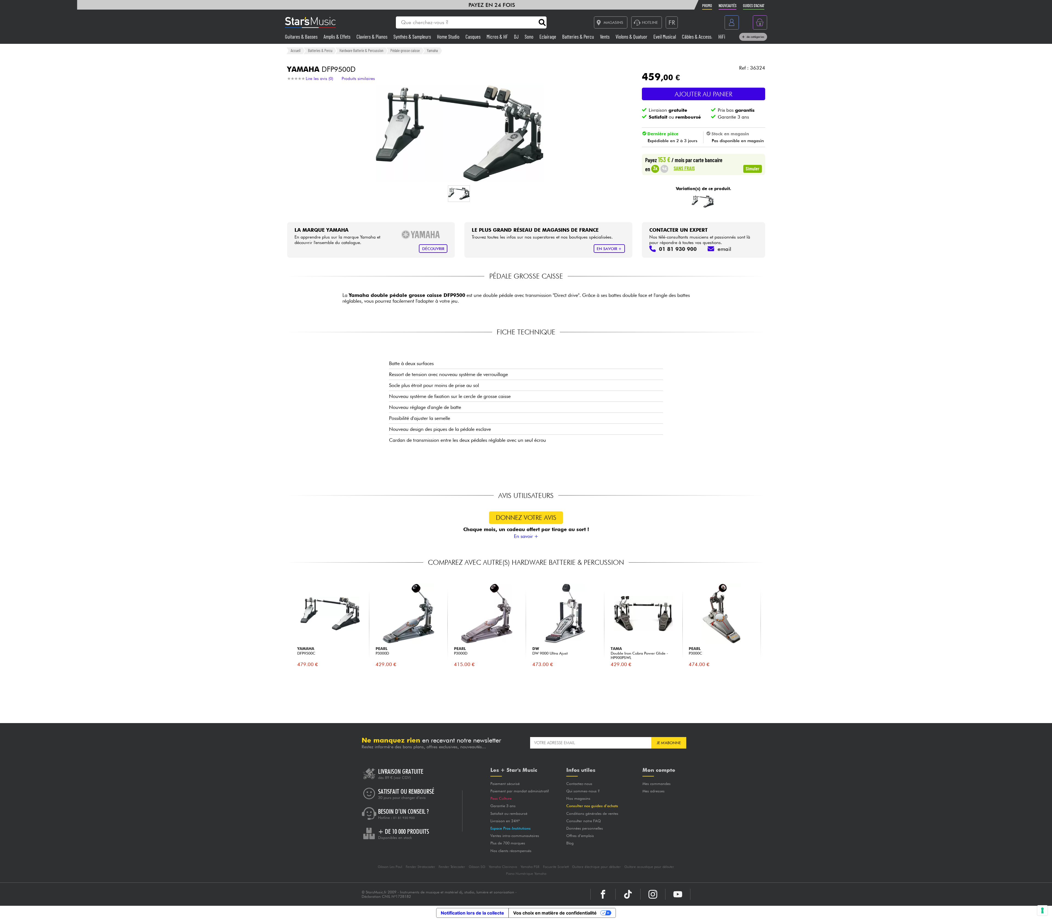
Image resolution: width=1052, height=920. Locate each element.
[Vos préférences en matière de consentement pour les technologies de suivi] (1042, 910)
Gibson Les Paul (390, 867)
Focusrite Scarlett (556, 867)
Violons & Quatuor (632, 36)
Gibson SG (477, 867)
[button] (459, 193)
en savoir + (609, 248)
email (724, 249)
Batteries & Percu (578, 36)
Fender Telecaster (452, 867)
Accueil (296, 50)
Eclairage (548, 36)
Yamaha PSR (530, 867)
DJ (517, 36)
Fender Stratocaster (420, 867)
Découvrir (433, 248)
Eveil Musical (665, 36)
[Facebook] (603, 894)
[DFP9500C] (703, 201)
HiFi (721, 36)
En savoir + (526, 536)
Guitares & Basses (302, 36)
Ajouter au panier (703, 94)
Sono (529, 36)
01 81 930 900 (404, 818)
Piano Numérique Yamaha (526, 874)
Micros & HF (498, 36)
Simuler (752, 168)
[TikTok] (628, 894)
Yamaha (432, 50)
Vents (605, 36)
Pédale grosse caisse (405, 50)
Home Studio (449, 36)
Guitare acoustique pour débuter (649, 867)
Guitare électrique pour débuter (596, 867)
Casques (473, 36)
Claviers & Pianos (372, 36)
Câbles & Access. (697, 36)
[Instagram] (653, 894)
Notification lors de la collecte (472, 913)
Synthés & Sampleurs (412, 36)
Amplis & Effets (337, 36)
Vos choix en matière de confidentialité (555, 913)
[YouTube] (677, 894)
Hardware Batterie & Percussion (361, 50)
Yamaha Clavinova (503, 867)
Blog (570, 843)
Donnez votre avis (526, 517)
